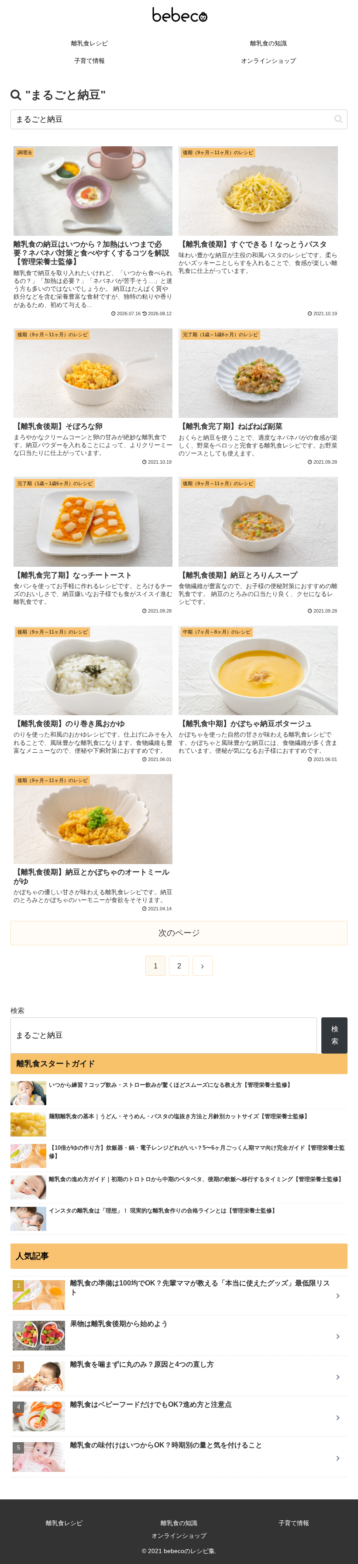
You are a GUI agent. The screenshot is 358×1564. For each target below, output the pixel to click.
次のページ (179, 932)
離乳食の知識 (179, 1522)
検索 (17, 1010)
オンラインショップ (179, 1535)
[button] (338, 119)
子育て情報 (294, 1522)
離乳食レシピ (64, 1522)
